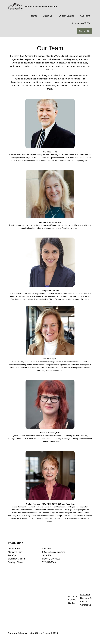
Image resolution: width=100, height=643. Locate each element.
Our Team (85, 594)
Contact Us (84, 31)
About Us (72, 596)
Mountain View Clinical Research (41, 6)
